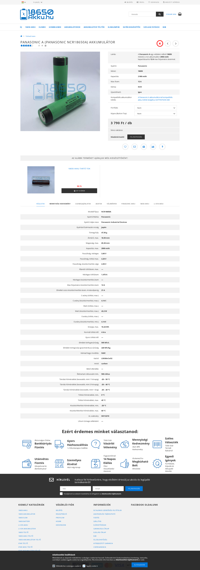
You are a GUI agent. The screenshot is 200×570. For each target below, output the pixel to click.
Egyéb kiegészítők (131, 27)
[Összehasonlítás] (153, 146)
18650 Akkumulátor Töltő (29, 540)
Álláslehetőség (100, 540)
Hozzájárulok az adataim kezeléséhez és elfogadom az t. (93, 494)
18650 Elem (22, 518)
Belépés (130, 2)
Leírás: (113, 54)
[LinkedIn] (45, 45)
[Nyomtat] (144, 146)
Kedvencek (155, 2)
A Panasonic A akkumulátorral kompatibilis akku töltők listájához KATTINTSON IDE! (155, 98)
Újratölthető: (116, 92)
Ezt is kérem (80, 191)
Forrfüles (114, 108)
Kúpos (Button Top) (119, 113)
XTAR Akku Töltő (25, 547)
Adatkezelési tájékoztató (104, 514)
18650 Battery (24, 521)
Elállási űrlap (99, 532)
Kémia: (113, 87)
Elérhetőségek (99, 525)
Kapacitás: (115, 76)
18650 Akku (30, 27)
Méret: (113, 71)
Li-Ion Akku (23, 525)
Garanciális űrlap (101, 529)
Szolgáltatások (151, 27)
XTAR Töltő (23, 543)
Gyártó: (114, 66)
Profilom (60, 518)
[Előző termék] (167, 43)
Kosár (58, 521)
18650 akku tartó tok (79, 169)
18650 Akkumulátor (26, 514)
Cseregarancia (99, 547)
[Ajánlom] (134, 146)
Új (21, 27)
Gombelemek (55, 27)
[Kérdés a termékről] (162, 146)
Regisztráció (61, 514)
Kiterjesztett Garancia (103, 543)
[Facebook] (38, 45)
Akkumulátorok (72, 27)
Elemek (42, 27)
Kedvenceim (61, 525)
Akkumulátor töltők (94, 27)
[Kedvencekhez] (125, 146)
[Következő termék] (175, 43)
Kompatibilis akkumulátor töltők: (121, 98)
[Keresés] (160, 14)
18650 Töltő (23, 532)
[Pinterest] (42, 45)
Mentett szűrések (172, 2)
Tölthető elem (30, 36)
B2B (164, 27)
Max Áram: (115, 81)
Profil (141, 2)
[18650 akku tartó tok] (41, 179)
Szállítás (97, 521)
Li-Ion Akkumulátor (27, 529)
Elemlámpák (114, 27)
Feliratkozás (136, 137)
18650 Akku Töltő (25, 536)
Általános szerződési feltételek (107, 510)
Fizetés (96, 518)
